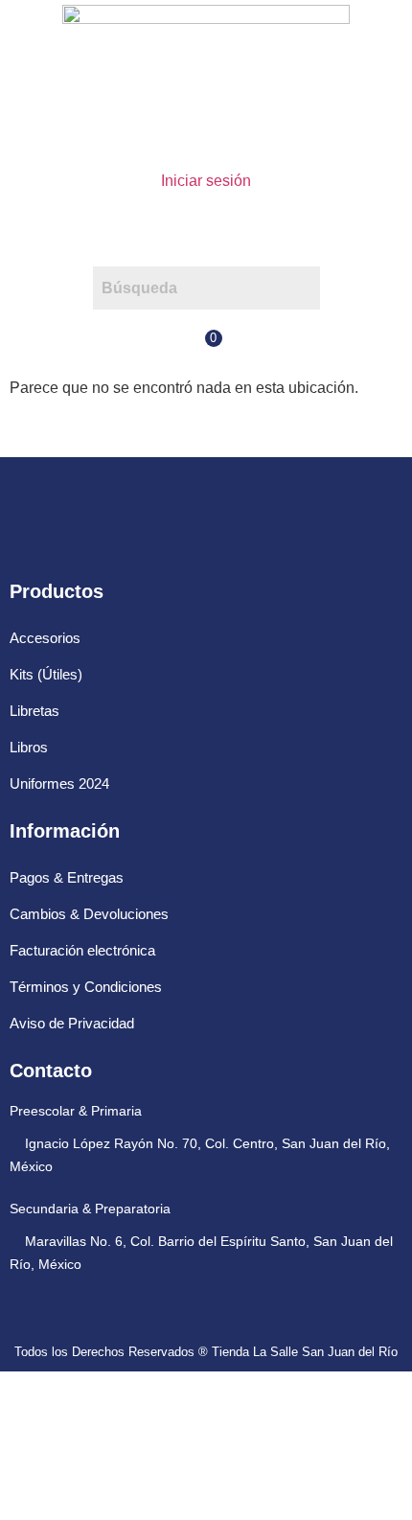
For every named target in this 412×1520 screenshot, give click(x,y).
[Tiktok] (192, 539)
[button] (206, 229)
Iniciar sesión (206, 181)
